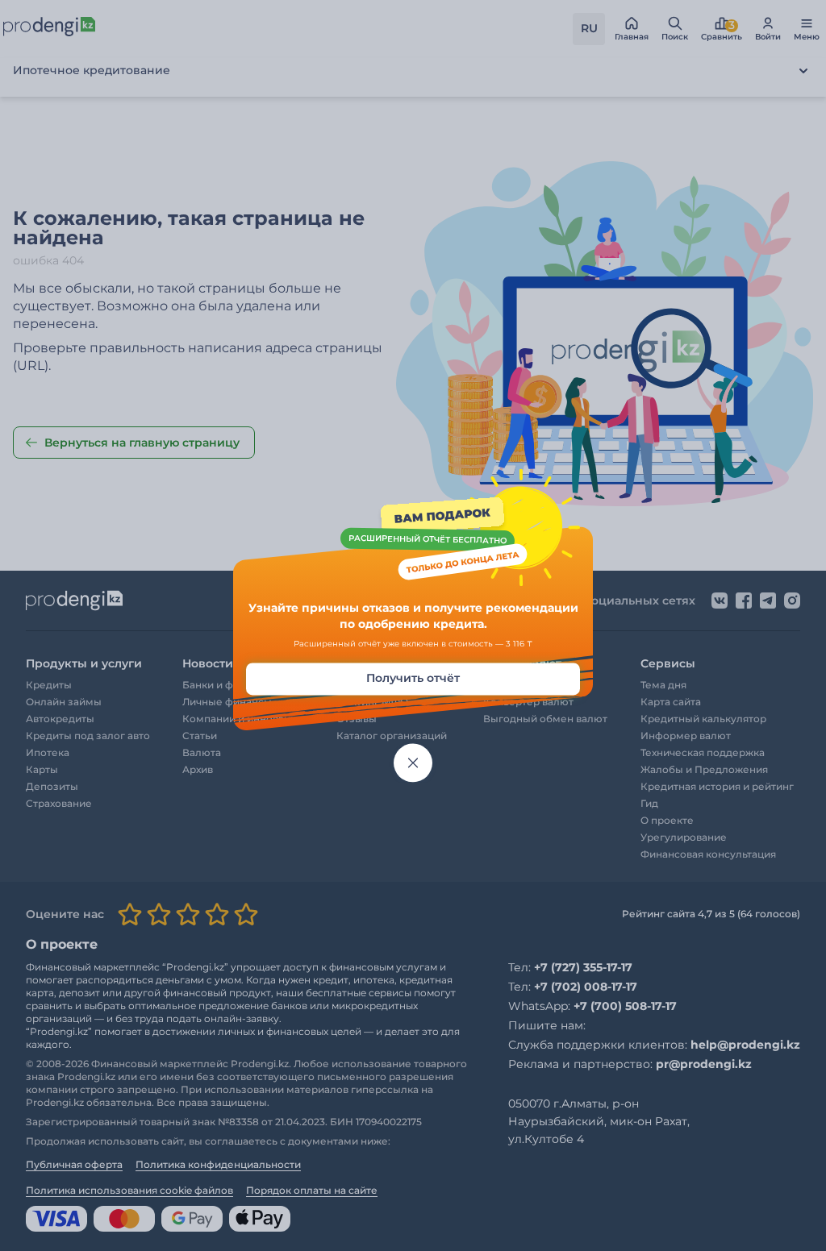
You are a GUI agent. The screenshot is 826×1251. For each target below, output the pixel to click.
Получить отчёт (413, 678)
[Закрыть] (413, 763)
